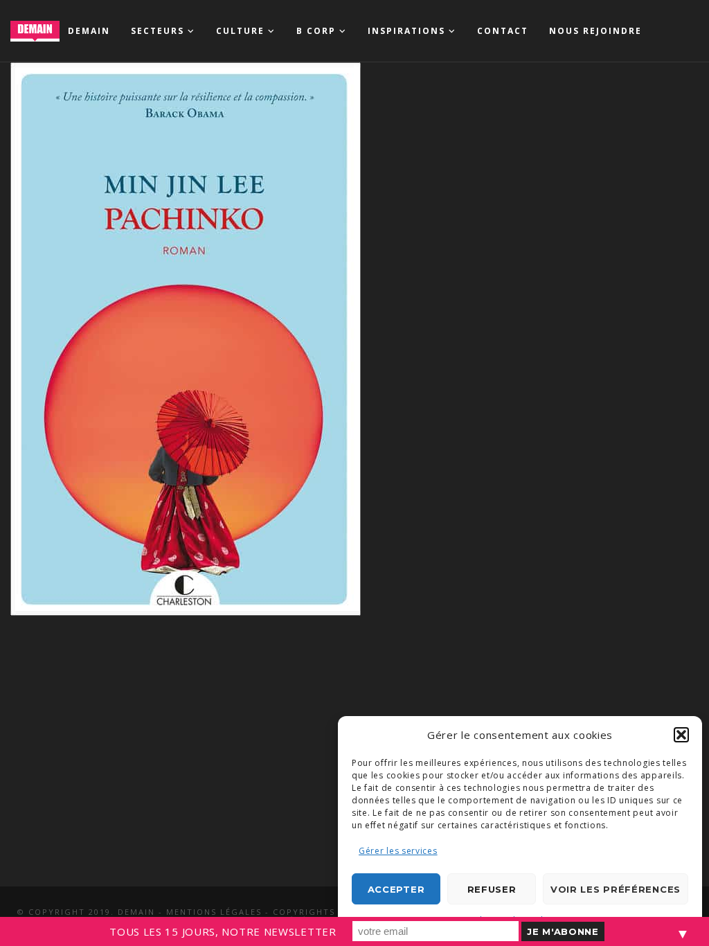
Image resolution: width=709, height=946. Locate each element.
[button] (681, 735)
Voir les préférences (615, 889)
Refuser (492, 889)
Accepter (396, 889)
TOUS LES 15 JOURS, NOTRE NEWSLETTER (222, 931)
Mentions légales (214, 912)
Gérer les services (398, 851)
